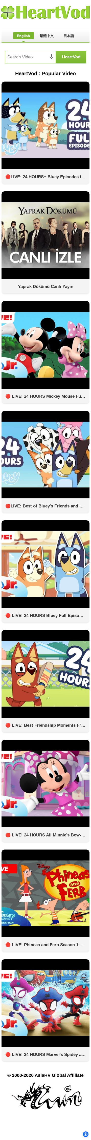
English (23, 36)
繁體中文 (47, 36)
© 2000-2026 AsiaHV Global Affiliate (45, 1075)
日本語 (68, 36)
